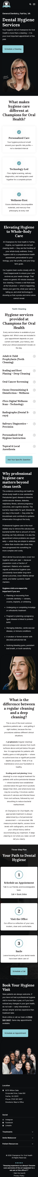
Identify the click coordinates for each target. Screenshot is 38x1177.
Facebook (9, 1123)
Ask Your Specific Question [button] (19, 460)
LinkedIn (8, 1125)
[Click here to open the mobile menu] (34, 4)
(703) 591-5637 (17, 1099)
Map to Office (19, 1102)
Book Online (22, 894)
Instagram (9, 1120)
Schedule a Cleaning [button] (13, 49)
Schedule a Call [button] (19, 971)
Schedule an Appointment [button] (15, 1033)
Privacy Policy (19, 1176)
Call (12, 894)
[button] (30, 4)
